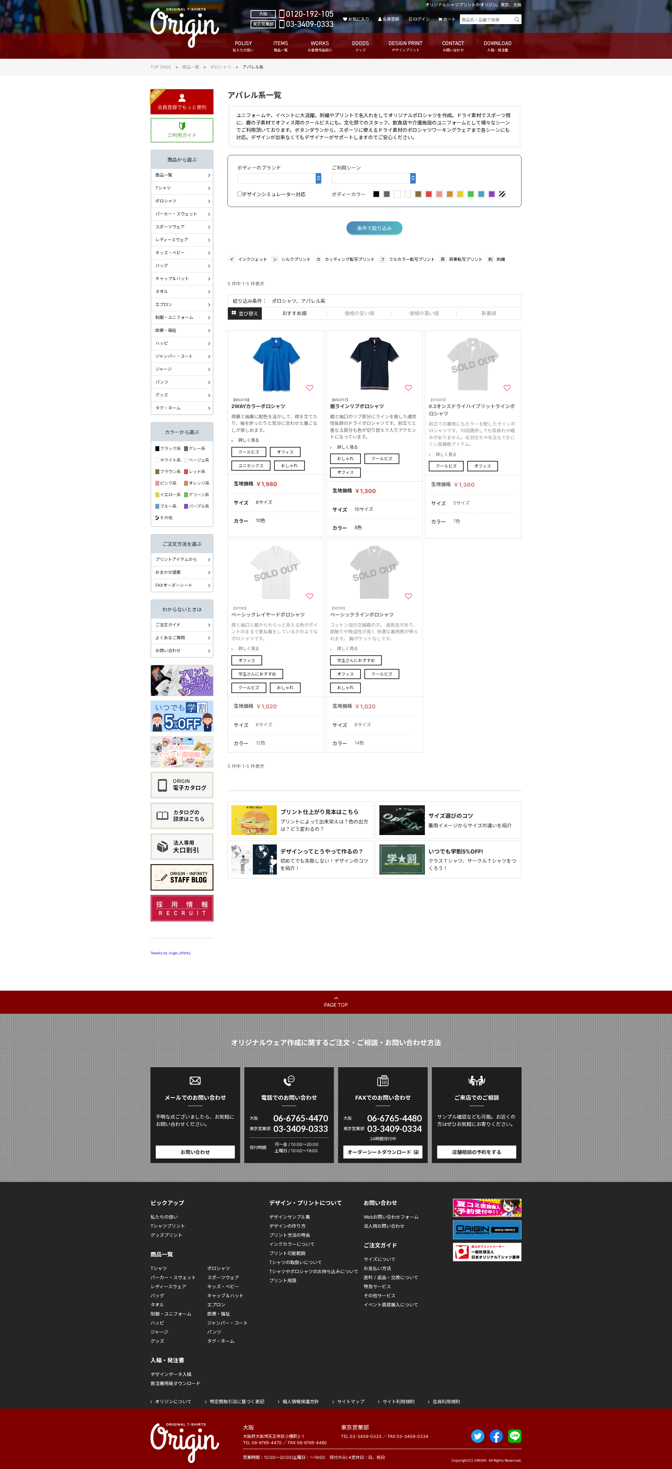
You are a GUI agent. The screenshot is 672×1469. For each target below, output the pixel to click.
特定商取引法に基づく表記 (237, 1401)
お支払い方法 (377, 1268)
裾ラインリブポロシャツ (357, 403)
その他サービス (380, 1295)
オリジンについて (173, 1401)
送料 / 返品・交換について (391, 1277)
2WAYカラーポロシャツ (258, 403)
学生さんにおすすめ (257, 674)
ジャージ (163, 369)
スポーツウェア (170, 226)
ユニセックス (251, 465)
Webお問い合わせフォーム (391, 1217)
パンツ (161, 382)
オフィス (285, 452)
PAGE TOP (336, 1005)
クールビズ (248, 452)
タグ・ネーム (168, 408)
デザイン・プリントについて (305, 1202)
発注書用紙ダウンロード (175, 1383)
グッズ (161, 395)
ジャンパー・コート (174, 356)
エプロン (163, 304)
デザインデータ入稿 (170, 1374)
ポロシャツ (220, 67)
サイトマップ (350, 1401)
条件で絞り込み (374, 228)
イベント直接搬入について (391, 1304)
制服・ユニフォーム (174, 317)
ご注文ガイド (168, 624)
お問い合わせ (168, 650)
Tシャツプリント (167, 1226)
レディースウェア (171, 239)
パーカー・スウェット (176, 213)
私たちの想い (164, 1217)
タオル (161, 291)
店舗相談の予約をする (476, 1152)
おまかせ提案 (168, 572)
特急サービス (377, 1286)
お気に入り (358, 19)
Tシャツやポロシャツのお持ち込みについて (313, 1271)
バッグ (161, 265)
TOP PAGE (160, 67)
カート (449, 19)
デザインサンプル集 (289, 1217)
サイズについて (380, 1259)
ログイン (421, 19)
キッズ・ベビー (170, 252)
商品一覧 (190, 67)
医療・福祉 (165, 330)
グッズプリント (166, 1235)
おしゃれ (289, 465)
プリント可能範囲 (287, 1253)
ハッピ (161, 343)
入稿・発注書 (167, 1360)
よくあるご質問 (170, 637)
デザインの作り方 (287, 1226)
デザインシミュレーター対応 (274, 194)
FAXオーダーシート (173, 585)
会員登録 (391, 19)
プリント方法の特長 (289, 1235)
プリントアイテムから (176, 559)
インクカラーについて (292, 1244)
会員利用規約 (446, 1401)
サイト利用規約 (398, 1401)
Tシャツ (163, 188)
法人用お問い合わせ (384, 1226)
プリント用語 (282, 1280)
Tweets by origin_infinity (170, 953)
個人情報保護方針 (300, 1401)
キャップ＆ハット (172, 278)
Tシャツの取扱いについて (295, 1262)
